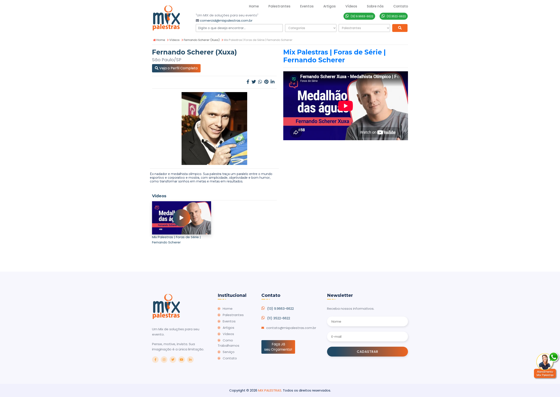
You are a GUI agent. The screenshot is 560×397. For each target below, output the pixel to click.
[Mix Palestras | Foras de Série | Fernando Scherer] (181, 218)
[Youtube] (181, 359)
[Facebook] (248, 82)
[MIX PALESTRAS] (166, 17)
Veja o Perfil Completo (178, 68)
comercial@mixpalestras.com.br (226, 20)
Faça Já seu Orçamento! (278, 347)
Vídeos (174, 40)
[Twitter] (254, 82)
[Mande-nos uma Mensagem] (547, 366)
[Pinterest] (266, 82)
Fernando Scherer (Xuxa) (201, 40)
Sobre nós (375, 6)
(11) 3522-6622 (278, 318)
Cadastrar (367, 351)
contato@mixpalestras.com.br (291, 327)
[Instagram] (164, 359)
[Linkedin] (273, 82)
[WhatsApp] (260, 82)
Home (254, 6)
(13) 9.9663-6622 (280, 308)
